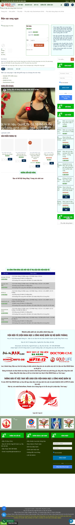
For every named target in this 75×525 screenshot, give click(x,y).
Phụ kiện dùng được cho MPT (17, 63)
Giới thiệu (72, 1)
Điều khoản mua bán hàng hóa (36, 441)
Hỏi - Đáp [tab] (18, 69)
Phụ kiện (19, 11)
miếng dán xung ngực (39, 65)
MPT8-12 (5, 78)
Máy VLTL (36, 5)
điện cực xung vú (19, 65)
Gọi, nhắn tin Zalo (40, 187)
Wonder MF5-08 (5, 277)
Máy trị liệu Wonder (31, 514)
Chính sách (50, 5)
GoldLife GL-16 (5, 301)
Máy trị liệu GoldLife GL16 (56, 514)
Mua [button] (10, 159)
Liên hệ (67, 1)
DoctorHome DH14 (8, 82)
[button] (61, 4)
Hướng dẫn (43, 5)
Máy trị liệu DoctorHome (18, 514)
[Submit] (72, 59)
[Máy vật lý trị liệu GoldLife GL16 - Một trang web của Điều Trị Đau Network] (8, 5)
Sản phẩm (12, 11)
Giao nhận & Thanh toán (34, 444)
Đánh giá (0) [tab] (10, 69)
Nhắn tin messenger (37, 248)
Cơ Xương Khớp (42, 512)
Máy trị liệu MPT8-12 (42, 514)
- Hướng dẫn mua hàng (33, 452)
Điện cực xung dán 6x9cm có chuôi (49, 154)
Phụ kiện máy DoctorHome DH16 (34, 11)
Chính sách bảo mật (33, 449)
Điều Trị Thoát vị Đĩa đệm (54, 512)
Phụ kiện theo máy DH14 (31, 63)
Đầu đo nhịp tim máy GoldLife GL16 (21, 154)
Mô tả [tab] (3, 69)
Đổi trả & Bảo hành (32, 447)
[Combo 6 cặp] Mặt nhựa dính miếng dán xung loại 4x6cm (35, 156)
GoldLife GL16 (28, 5)
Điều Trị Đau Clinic (19, 512)
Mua (66, 147)
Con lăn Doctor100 (69, 514)
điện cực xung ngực (10, 65)
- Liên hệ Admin (31, 455)
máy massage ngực (28, 65)
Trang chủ (4, 11)
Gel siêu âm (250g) (7, 154)
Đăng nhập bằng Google (66, 97)
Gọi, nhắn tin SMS (14, 187)
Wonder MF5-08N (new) (10, 76)
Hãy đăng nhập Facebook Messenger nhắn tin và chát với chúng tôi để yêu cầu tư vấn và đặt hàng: (40, 240)
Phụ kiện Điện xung (11, 61)
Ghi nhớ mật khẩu (64, 82)
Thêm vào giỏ (39, 45)
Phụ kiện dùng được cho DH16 (55, 11)
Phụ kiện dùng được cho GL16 (38, 61)
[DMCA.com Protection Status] (9, 523)
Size (27, 40)
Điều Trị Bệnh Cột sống (31, 512)
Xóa (48, 37)
